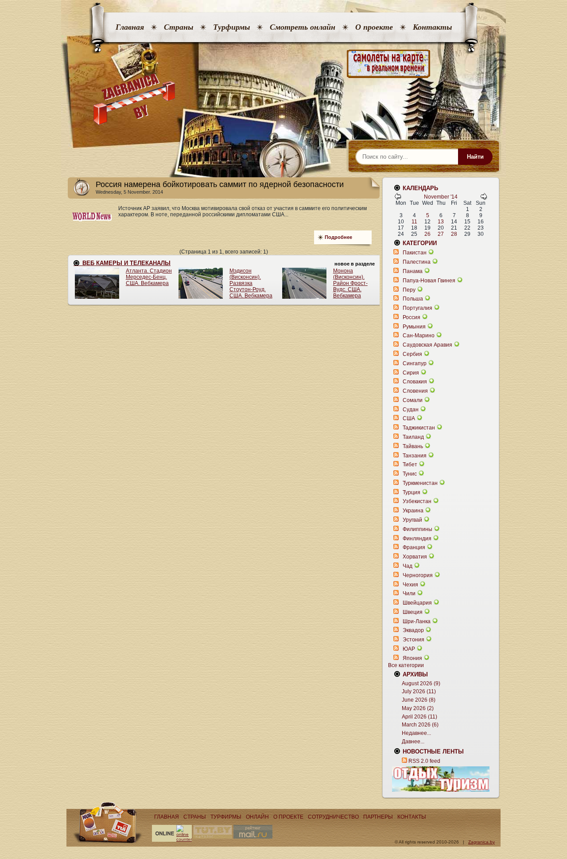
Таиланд (413, 437)
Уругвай (412, 520)
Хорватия (415, 557)
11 (414, 222)
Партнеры (378, 817)
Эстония (413, 639)
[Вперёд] (483, 198)
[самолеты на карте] (283, 64)
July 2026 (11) (419, 691)
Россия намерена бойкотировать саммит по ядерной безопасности (220, 184)
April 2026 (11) (419, 717)
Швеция (413, 612)
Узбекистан (417, 501)
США (409, 418)
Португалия (417, 308)
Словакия (415, 382)
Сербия (412, 354)
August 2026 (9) (421, 683)
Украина (413, 511)
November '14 (441, 197)
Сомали (413, 400)
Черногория (418, 575)
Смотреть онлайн (302, 27)
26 (427, 234)
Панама (413, 271)
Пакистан (415, 253)
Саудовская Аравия (427, 345)
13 (441, 222)
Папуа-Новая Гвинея (429, 280)
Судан (411, 409)
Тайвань (413, 446)
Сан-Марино (419, 335)
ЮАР (409, 649)
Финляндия (417, 538)
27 (441, 234)
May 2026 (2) (418, 708)
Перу (409, 290)
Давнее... (413, 741)
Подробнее (338, 237)
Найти (475, 156)
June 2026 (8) (418, 700)
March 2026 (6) (420, 725)
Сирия (411, 373)
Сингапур (415, 363)
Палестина (417, 262)
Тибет (410, 464)
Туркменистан (420, 483)
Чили (409, 593)
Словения (415, 391)
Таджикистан (419, 428)
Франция (414, 547)
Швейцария (417, 603)
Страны (178, 27)
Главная (130, 27)
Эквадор (413, 630)
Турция (411, 492)
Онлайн (257, 817)
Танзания (415, 456)
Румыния (414, 327)
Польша (413, 299)
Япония (412, 658)
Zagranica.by (481, 841)
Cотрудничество (333, 817)
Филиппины (417, 529)
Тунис (410, 474)
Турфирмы (231, 27)
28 (454, 234)
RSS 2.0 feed (424, 761)
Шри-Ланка (417, 621)
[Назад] (397, 198)
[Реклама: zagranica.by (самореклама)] (440, 778)
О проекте (374, 27)
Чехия (410, 585)
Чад (407, 566)
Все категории (406, 665)
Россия (411, 317)
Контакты (432, 27)
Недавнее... (416, 733)
